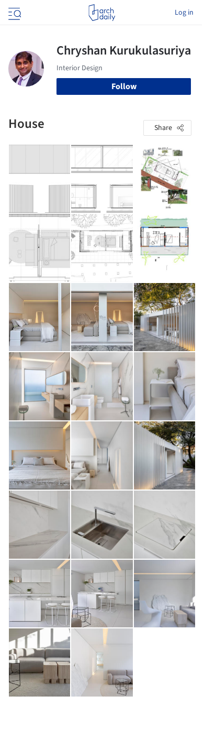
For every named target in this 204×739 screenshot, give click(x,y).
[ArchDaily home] (101, 12)
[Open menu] (13, 12)
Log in (184, 12)
